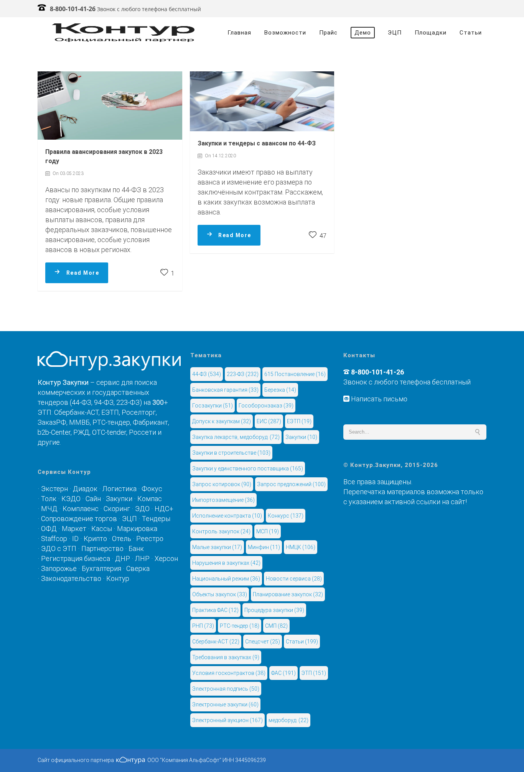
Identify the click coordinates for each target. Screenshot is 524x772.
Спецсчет (262, 641)
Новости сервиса (294, 579)
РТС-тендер (239, 626)
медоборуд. (288, 720)
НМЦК (300, 547)
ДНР (122, 558)
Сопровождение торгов (79, 519)
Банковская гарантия (225, 390)
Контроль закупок (221, 531)
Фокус (152, 489)
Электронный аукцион (227, 720)
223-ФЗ (243, 374)
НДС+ (164, 509)
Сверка (138, 568)
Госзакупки (212, 405)
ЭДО (142, 509)
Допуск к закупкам (221, 421)
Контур (117, 578)
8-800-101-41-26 (73, 9)
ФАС (283, 673)
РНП (203, 626)
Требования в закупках (225, 657)
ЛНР (142, 558)
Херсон (166, 558)
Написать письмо (378, 399)
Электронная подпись (225, 689)
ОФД (49, 529)
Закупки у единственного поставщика (247, 468)
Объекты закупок (219, 594)
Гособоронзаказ (266, 405)
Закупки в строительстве (231, 453)
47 (322, 235)
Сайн (93, 499)
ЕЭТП (299, 421)
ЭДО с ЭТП (58, 548)
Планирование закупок (288, 594)
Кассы (101, 529)
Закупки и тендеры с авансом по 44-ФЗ (257, 143)
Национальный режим (226, 579)
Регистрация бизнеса (75, 558)
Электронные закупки (225, 704)
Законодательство (71, 578)
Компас (149, 499)
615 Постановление (295, 374)
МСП (267, 531)
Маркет (74, 529)
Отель (121, 538)
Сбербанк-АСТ (215, 641)
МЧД (49, 509)
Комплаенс (81, 509)
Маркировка (137, 529)
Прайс (328, 32)
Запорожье (59, 568)
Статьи (471, 32)
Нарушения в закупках (226, 563)
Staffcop (54, 538)
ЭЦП (395, 32)
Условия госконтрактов (228, 673)
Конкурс (285, 516)
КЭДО (71, 499)
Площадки (431, 32)
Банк (136, 548)
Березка (280, 390)
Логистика (119, 489)
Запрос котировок (221, 484)
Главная (239, 32)
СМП (276, 626)
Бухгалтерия (101, 568)
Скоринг (117, 509)
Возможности (285, 32)
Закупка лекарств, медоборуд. (236, 437)
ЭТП (314, 673)
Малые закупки (217, 547)
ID (75, 538)
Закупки (119, 499)
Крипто (95, 538)
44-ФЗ (206, 374)
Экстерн (54, 489)
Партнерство (102, 548)
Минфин (264, 547)
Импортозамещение (223, 500)
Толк (48, 499)
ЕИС (269, 421)
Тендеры (156, 519)
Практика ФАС (215, 610)
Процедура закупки (274, 610)
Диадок (85, 489)
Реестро (149, 538)
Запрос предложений (291, 484)
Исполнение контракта (227, 516)
